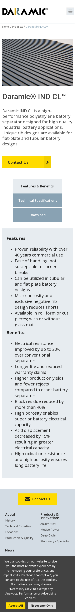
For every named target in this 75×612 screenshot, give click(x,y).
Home (6, 26)
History (10, 520)
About (10, 514)
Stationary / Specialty (54, 541)
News (9, 550)
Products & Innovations (50, 516)
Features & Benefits (37, 186)
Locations (12, 532)
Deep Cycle (48, 535)
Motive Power (49, 529)
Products (17, 26)
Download (38, 215)
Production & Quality (19, 538)
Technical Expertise (18, 526)
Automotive (48, 524)
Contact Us (18, 162)
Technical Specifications (37, 200)
